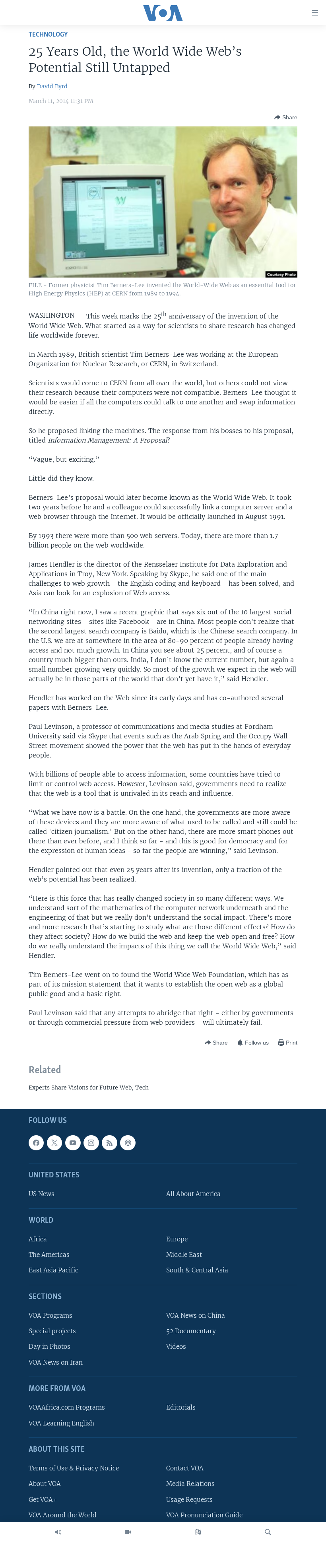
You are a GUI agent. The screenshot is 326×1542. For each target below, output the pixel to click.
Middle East (184, 1255)
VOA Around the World (63, 1515)
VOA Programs (50, 1315)
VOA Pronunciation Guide (204, 1515)
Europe (177, 1239)
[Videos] (128, 1532)
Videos (176, 1347)
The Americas (49, 1255)
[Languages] (198, 1532)
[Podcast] (127, 1142)
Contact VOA (185, 1468)
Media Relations (190, 1484)
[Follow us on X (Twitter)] (54, 1142)
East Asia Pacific (53, 1270)
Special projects (52, 1331)
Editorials (181, 1408)
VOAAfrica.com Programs (67, 1408)
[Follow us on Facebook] (36, 1142)
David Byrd (52, 86)
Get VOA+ (43, 1499)
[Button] (285, 117)
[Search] (268, 1532)
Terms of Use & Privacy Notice (74, 1468)
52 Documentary (191, 1331)
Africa (38, 1239)
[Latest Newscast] (58, 1532)
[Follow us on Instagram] (91, 1142)
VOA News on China (195, 1315)
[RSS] (109, 1142)
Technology (48, 34)
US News (41, 1194)
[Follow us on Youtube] (72, 1142)
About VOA (45, 1484)
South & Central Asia (197, 1270)
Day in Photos (49, 1347)
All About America (193, 1194)
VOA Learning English (61, 1423)
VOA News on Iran (56, 1362)
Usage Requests (189, 1499)
